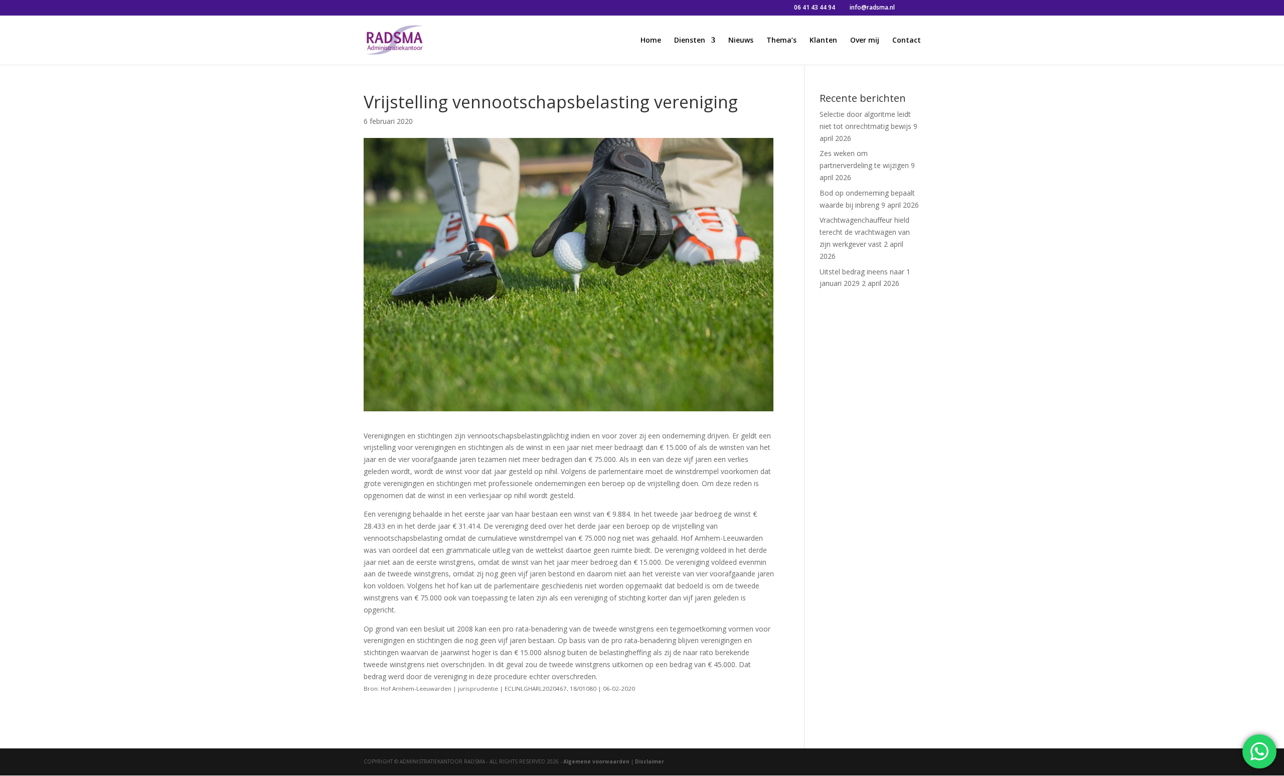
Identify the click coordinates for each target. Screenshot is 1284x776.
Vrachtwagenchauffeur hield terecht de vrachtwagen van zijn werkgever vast (865, 232)
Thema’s (781, 41)
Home (650, 41)
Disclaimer (649, 761)
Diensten (689, 41)
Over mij (864, 41)
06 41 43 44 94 (814, 7)
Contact (906, 41)
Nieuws (740, 41)
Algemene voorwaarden (596, 761)
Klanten (823, 41)
